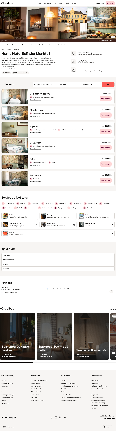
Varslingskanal (6, 395)
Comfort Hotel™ (36, 386)
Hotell (3, 49)
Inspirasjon (5, 404)
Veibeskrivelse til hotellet (9, 293)
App (92, 392)
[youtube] (65, 417)
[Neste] (25, 97)
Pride (3, 392)
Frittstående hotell (37, 401)
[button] (15, 96)
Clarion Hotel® (36, 392)
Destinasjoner (36, 383)
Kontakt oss (95, 383)
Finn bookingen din (97, 389)
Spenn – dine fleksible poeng (71, 398)
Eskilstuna (16, 49)
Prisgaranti (94, 395)
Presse (3, 401)
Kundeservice (95, 380)
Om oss (4, 380)
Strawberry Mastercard (68, 383)
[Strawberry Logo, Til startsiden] (8, 3)
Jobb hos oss (6, 398)
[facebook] (52, 417)
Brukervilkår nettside (97, 398)
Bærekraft (4, 386)
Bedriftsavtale (65, 392)
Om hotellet (5, 45)
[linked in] (60, 417)
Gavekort (64, 380)
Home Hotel (35, 395)
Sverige (9, 49)
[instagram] (56, 417)
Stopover (34, 398)
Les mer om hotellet (8, 69)
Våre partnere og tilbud (68, 401)
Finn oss (51, 45)
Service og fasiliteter (29, 45)
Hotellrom (15, 45)
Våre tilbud (61, 45)
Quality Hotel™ (36, 389)
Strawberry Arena (7, 383)
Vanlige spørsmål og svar (99, 386)
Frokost (3, 389)
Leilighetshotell (66, 395)
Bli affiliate (64, 389)
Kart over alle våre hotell (39, 380)
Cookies (93, 409)
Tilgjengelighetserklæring (99, 406)
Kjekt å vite (42, 45)
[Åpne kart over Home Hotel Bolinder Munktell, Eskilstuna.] (111, 291)
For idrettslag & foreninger (70, 386)
